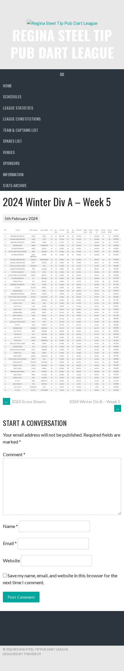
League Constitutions (22, 119)
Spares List (12, 141)
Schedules (12, 96)
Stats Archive (15, 185)
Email (10, 543)
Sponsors (11, 163)
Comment (14, 454)
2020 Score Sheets (25, 401)
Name (10, 526)
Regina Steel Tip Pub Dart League (62, 44)
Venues (9, 152)
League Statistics (18, 108)
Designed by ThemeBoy (22, 654)
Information (13, 174)
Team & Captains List (20, 130)
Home (7, 85)
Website (11, 560)
